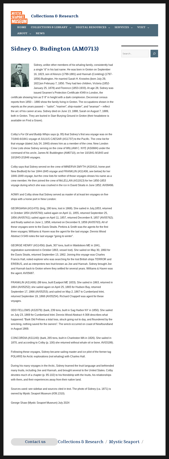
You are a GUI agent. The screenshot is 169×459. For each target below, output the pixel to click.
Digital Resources (91, 27)
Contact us (35, 441)
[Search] (154, 53)
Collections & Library (49, 27)
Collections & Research (54, 16)
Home (21, 27)
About (22, 33)
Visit (141, 27)
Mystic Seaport (124, 441)
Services (122, 27)
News (40, 33)
